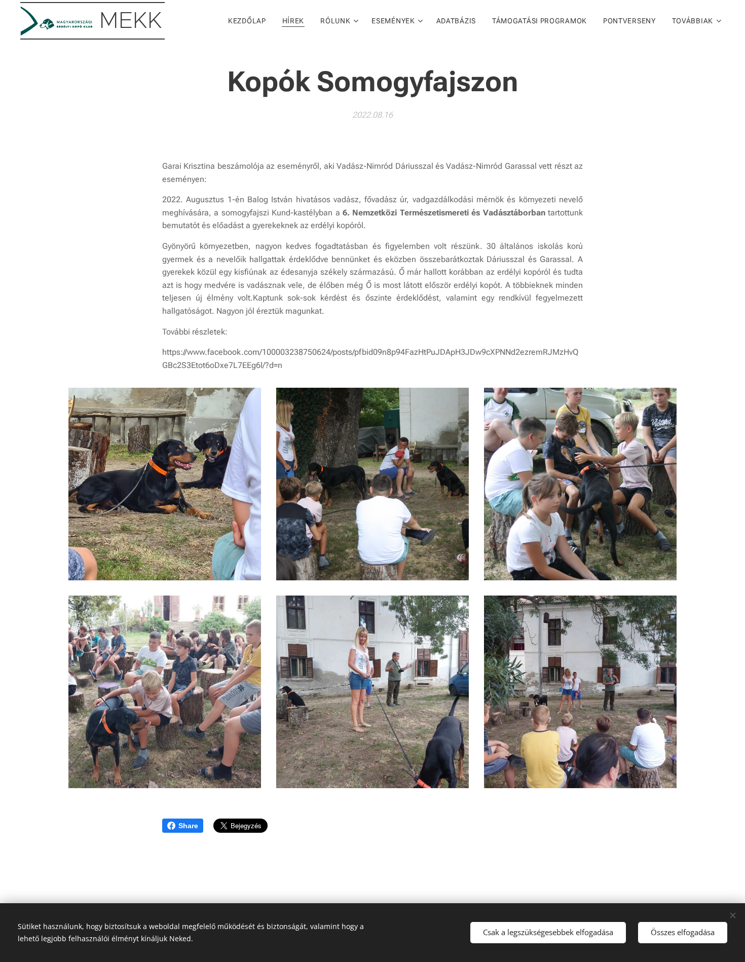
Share (188, 826)
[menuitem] (250, 20)
